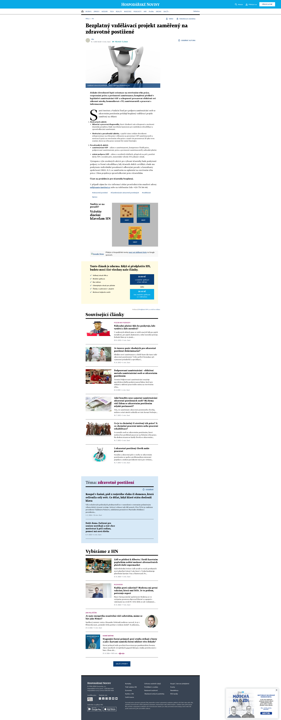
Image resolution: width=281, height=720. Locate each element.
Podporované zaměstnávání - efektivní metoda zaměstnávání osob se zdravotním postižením (135, 373)
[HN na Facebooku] (103, 698)
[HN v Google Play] (94, 709)
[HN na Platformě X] (100, 698)
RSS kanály (174, 694)
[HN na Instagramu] (106, 698)
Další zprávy (122, 664)
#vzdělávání (146, 193)
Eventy (172, 687)
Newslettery (174, 690)
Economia (128, 690)
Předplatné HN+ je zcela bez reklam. (149, 309)
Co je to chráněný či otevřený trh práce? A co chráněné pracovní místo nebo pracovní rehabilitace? (136, 426)
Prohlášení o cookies (151, 687)
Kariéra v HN (129, 694)
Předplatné (267, 4)
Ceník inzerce (129, 697)
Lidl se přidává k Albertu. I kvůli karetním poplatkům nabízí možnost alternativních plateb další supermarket (136, 562)
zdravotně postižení (116, 482)
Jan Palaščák (91, 613)
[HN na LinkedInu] (110, 698)
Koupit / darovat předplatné (179, 683)
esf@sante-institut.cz (100, 187)
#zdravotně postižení (100, 193)
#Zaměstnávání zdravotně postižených (125, 193)
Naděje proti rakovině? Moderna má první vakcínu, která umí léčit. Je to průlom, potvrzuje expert (136, 590)
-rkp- (92, 39)
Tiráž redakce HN (131, 687)
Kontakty (128, 683)
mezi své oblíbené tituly (138, 252)
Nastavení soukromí (151, 690)
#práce (94, 197)
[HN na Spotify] (113, 698)
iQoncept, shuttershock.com (121, 85)
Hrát (127, 220)
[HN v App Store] (109, 709)
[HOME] (82, 11)
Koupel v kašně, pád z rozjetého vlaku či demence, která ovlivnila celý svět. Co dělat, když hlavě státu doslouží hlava (120, 497)
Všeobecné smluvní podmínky (154, 694)
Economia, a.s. (101, 686)
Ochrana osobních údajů (152, 683)
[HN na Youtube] (116, 698)
